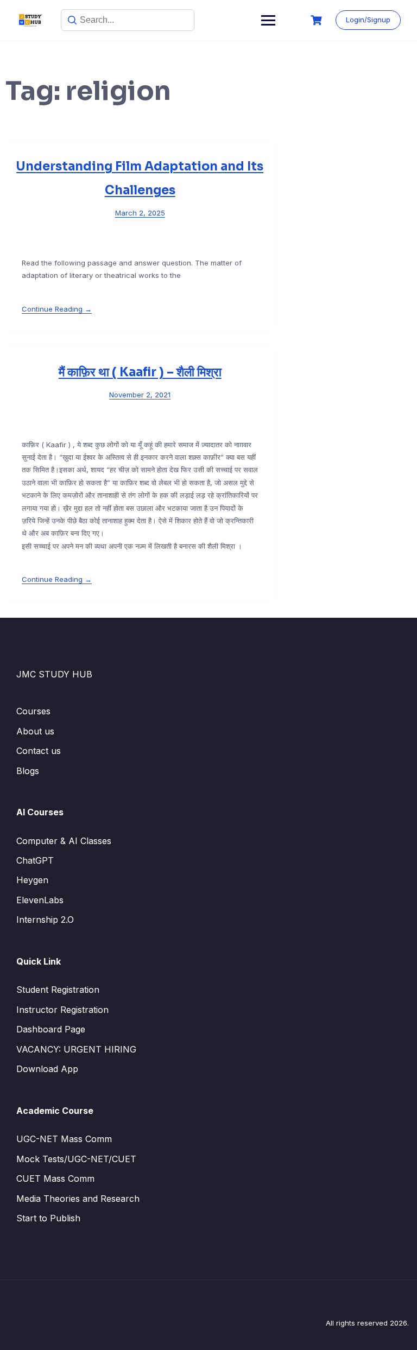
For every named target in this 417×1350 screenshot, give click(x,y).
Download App (47, 1068)
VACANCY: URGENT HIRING (76, 1049)
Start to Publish (48, 1218)
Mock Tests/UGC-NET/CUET (76, 1158)
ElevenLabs (40, 900)
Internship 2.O (45, 919)
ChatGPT (35, 860)
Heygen (32, 879)
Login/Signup (368, 19)
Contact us (38, 750)
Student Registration (57, 989)
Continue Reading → (57, 309)
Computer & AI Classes (63, 840)
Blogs (27, 770)
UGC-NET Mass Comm (64, 1138)
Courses (33, 711)
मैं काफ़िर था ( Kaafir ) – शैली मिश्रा (140, 372)
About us (35, 731)
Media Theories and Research (78, 1198)
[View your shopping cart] (318, 20)
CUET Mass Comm (55, 1178)
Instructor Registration (62, 1009)
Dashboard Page (50, 1029)
